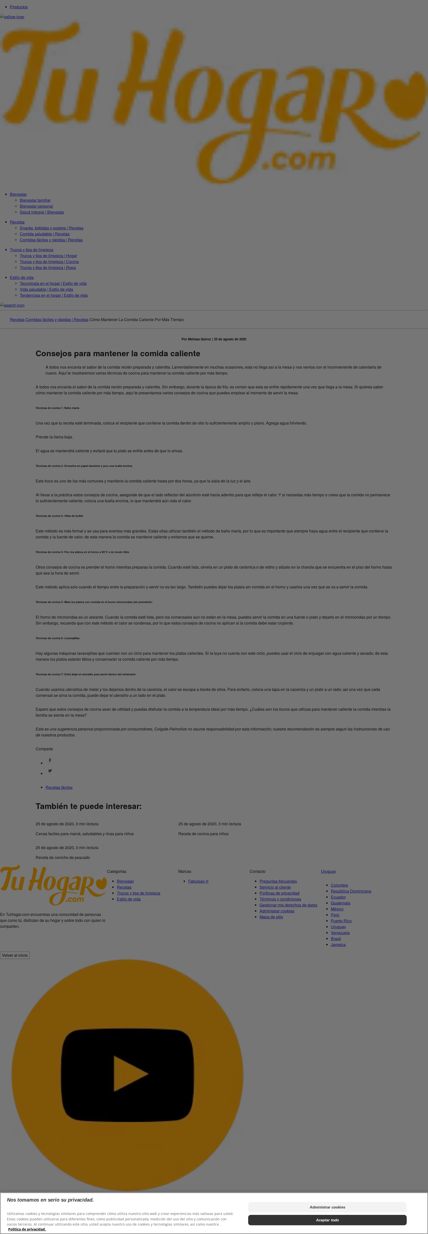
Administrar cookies (327, 1207)
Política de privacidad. (27, 1229)
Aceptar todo (327, 1220)
